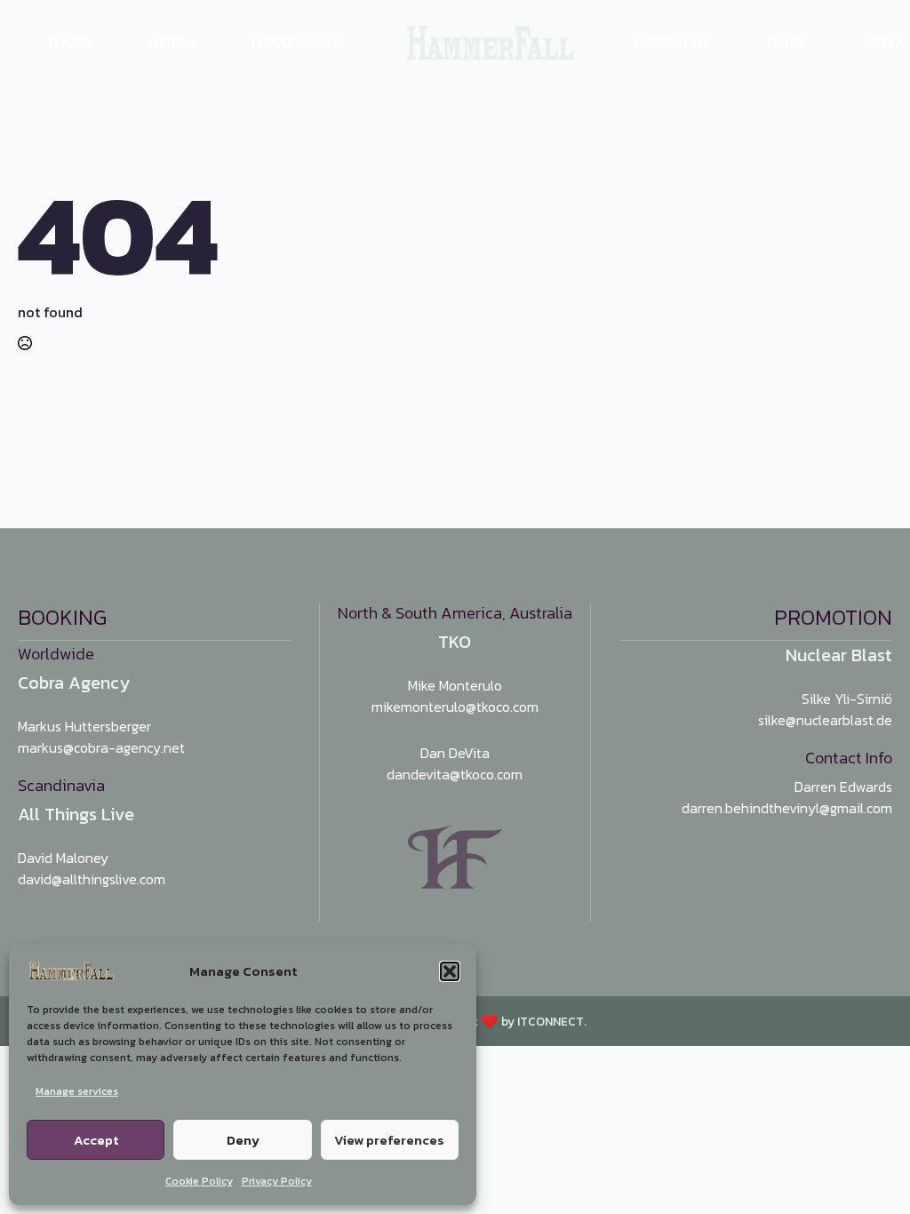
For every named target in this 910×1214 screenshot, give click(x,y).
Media (884, 42)
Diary (787, 42)
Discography (298, 42)
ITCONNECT (550, 1021)
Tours (69, 42)
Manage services (77, 1091)
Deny (243, 1140)
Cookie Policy (199, 1181)
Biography (672, 42)
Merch (171, 42)
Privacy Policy (277, 1181)
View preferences (389, 1140)
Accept (96, 1140)
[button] (450, 971)
